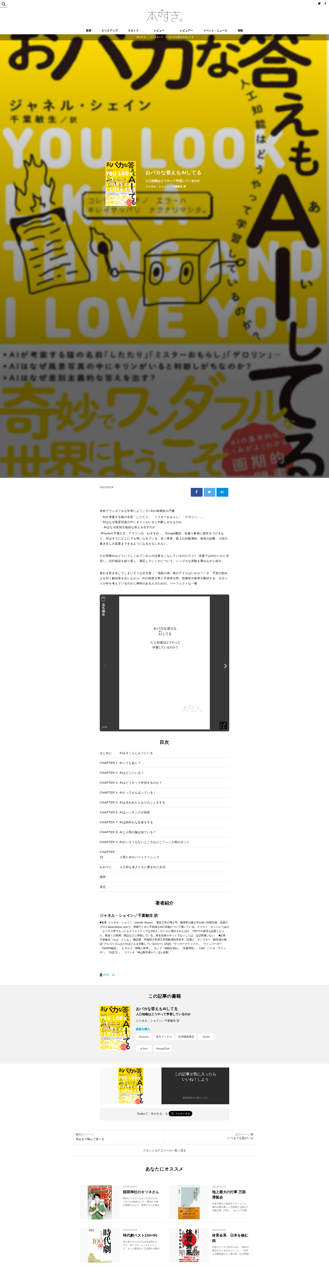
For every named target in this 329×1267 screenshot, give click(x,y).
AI (113, 975)
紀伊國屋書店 (186, 1036)
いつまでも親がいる (240, 1138)
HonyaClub (162, 1048)
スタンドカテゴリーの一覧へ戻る (164, 1150)
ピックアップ (110, 30)
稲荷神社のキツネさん (141, 1192)
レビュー (159, 30)
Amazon (144, 1036)
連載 (240, 30)
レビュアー (186, 30)
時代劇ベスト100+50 (140, 1235)
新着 (88, 30)
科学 (106, 975)
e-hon (144, 1048)
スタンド (133, 30)
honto (206, 1036)
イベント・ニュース (215, 30)
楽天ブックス (164, 1036)
